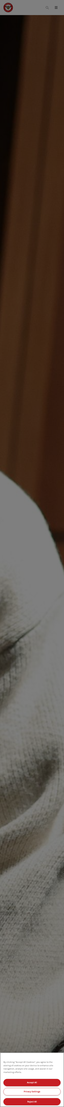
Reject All (32, 1101)
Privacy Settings (32, 1091)
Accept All (32, 1082)
